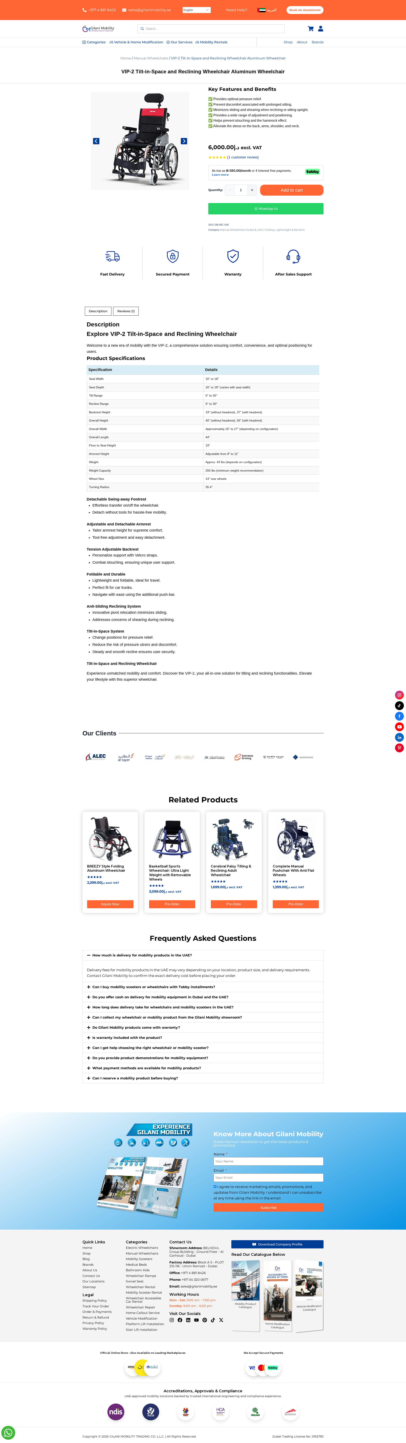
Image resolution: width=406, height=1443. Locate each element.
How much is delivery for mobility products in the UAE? (142, 955)
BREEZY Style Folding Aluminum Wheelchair (106, 868)
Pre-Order (172, 904)
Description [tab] (98, 311)
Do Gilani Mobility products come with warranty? (136, 1028)
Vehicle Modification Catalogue (309, 1307)
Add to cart (292, 190)
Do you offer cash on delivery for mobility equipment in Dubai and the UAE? (160, 997)
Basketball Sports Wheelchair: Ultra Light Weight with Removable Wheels (170, 872)
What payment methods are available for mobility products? (146, 1068)
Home (125, 58)
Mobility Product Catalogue (245, 1305)
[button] (203, 955)
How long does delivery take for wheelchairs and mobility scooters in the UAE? (162, 1007)
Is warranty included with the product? (127, 1038)
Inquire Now (110, 904)
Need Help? (236, 10)
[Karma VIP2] (140, 141)
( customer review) (243, 157)
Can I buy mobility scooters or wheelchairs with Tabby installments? (153, 987)
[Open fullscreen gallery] (185, 186)
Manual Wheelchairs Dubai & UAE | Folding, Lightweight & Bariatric (262, 229)
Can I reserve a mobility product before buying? (135, 1078)
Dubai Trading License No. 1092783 (298, 1436)
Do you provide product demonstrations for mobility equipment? (150, 1058)
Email (219, 1170)
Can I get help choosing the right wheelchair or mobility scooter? (150, 1048)
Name (219, 1154)
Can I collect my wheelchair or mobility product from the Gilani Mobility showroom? (167, 1017)
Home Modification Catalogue (277, 1325)
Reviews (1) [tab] (126, 311)
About (302, 42)
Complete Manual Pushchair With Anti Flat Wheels (293, 870)
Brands (318, 42)
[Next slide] (184, 141)
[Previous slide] (96, 141)
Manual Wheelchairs (151, 58)
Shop (288, 42)
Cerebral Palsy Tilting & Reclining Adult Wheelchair (231, 870)
